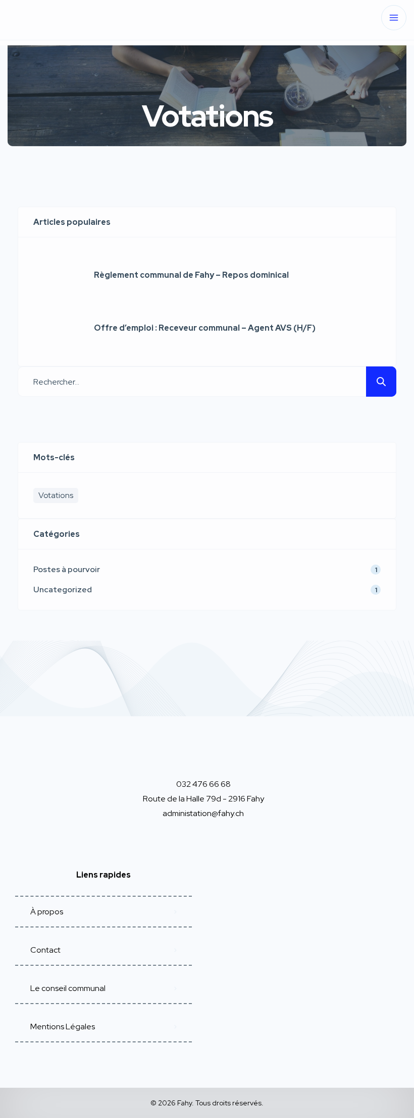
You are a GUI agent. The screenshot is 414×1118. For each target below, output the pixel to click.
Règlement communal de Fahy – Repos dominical (191, 275)
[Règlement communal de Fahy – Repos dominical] (56, 275)
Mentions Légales (62, 1026)
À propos (46, 911)
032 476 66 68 (203, 784)
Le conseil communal (68, 988)
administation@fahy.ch (203, 813)
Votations (55, 495)
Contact (45, 950)
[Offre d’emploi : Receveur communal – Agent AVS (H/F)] (56, 328)
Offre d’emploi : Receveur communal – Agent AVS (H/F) (205, 328)
